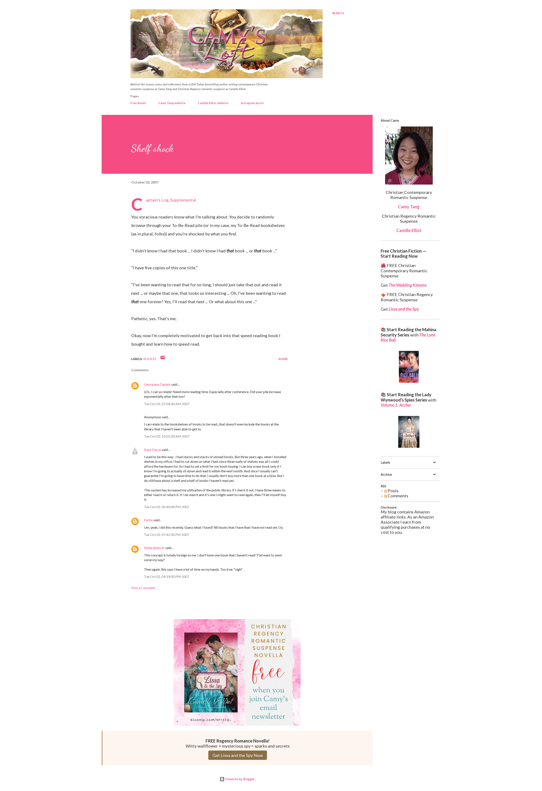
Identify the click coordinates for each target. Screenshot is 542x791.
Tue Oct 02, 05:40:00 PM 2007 (166, 507)
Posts (392, 490)
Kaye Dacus (152, 450)
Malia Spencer (154, 548)
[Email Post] (162, 359)
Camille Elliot (409, 230)
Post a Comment (143, 588)
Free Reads (138, 103)
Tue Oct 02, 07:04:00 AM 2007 (166, 404)
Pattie (148, 520)
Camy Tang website (171, 103)
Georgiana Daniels (157, 384)
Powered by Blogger (240, 779)
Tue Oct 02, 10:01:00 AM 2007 (166, 436)
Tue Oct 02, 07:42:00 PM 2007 (166, 534)
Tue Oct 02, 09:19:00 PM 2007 (166, 576)
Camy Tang (409, 206)
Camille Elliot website (213, 103)
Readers (149, 359)
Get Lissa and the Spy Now (238, 755)
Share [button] (283, 359)
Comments (397, 495)
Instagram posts (252, 103)
